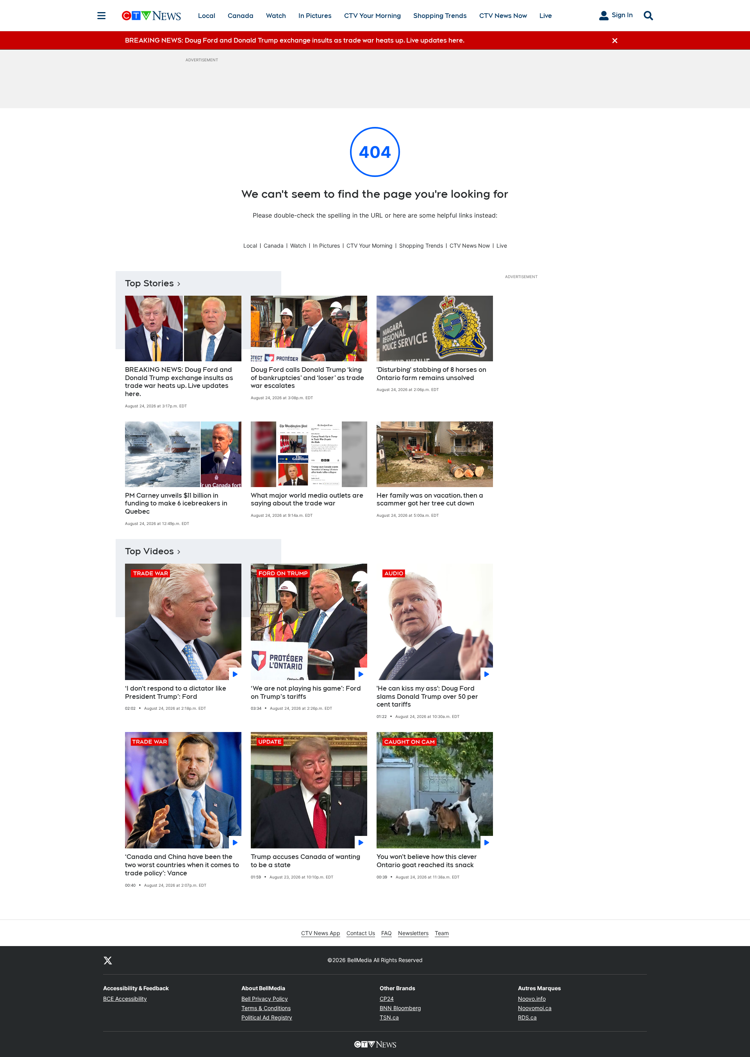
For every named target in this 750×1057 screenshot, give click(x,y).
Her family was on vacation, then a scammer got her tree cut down (430, 499)
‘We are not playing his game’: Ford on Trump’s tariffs (306, 692)
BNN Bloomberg (400, 1008)
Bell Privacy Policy (264, 998)
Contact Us (360, 933)
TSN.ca (389, 1017)
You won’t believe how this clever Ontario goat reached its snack (427, 861)
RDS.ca (527, 1017)
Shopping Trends (440, 16)
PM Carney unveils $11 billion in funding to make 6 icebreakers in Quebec (176, 504)
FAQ (386, 933)
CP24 (387, 998)
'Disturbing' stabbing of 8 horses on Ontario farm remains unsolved (431, 374)
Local (206, 16)
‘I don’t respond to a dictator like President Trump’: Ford (175, 692)
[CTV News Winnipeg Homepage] (151, 15)
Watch (276, 16)
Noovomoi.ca (535, 1008)
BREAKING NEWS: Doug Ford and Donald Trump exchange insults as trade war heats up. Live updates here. (179, 382)
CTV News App (320, 933)
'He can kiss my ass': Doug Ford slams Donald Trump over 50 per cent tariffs (427, 697)
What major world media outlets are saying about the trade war (307, 499)
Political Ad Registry (266, 1017)
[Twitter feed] (107, 960)
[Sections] (101, 15)
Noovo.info (532, 998)
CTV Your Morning (372, 16)
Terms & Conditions (266, 1008)
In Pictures (315, 16)
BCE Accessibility (125, 998)
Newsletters (413, 933)
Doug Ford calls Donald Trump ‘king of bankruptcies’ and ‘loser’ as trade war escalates (307, 378)
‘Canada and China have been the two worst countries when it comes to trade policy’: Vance (182, 865)
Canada (241, 16)
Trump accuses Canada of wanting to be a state (305, 861)
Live (545, 16)
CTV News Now (503, 16)
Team (442, 933)
